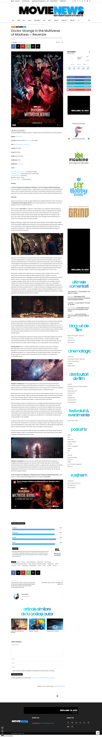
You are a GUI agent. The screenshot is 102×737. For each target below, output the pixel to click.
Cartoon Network (72, 441)
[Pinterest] (23, 46)
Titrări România (71, 487)
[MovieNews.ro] (51, 10)
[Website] (85, 1)
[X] (82, 1)
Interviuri (56, 20)
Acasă (12, 24)
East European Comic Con (74, 483)
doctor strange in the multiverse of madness (37, 563)
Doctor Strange (48, 561)
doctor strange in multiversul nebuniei (19, 563)
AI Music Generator (72, 291)
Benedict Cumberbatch (17, 171)
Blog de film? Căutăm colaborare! (76, 335)
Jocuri (29, 20)
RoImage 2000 (71, 397)
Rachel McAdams (16, 179)
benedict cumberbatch (31, 561)
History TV (70, 459)
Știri (24, 26)
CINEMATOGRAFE (53, 1)
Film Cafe (70, 455)
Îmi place (88, 77)
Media (49, 20)
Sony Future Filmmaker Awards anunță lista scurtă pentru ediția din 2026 (78, 315)
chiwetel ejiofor (40, 561)
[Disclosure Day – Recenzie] (55, 624)
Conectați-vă (87, 80)
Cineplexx (70, 363)
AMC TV (69, 435)
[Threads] (90, 1)
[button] (89, 20)
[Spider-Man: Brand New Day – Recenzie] (19, 624)
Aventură (21, 144)
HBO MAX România (72, 457)
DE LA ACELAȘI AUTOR (37, 614)
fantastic (56, 563)
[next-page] (14, 635)
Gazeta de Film (71, 340)
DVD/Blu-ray (64, 20)
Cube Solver (70, 303)
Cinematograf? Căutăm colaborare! (76, 359)
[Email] (33, 46)
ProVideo (70, 395)
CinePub (70, 384)
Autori (48, 1)
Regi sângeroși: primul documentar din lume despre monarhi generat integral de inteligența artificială (79, 298)
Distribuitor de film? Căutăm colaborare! (78, 386)
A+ (2, 728)
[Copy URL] (38, 46)
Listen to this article (19, 130)
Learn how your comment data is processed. (43, 678)
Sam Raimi (19, 136)
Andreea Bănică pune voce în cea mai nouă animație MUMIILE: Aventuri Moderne (78, 309)
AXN (69, 437)
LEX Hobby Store (72, 485)
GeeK (44, 20)
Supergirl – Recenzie (33, 631)
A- (2, 734)
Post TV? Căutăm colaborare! (75, 464)
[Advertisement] (37, 515)
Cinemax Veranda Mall (73, 361)
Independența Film (72, 391)
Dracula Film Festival (73, 420)
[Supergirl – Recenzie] (37, 624)
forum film (14, 565)
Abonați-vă (87, 89)
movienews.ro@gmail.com (47, 723)
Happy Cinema (71, 365)
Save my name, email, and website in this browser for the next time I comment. (33, 671)
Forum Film (20, 164)
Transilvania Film (72, 400)
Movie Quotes (71, 342)
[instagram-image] (6, 696)
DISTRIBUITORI (62, 1)
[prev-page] (12, 635)
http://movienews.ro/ (26, 596)
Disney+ (70, 448)
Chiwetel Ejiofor (15, 175)
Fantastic (26, 144)
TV (78, 20)
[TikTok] (80, 1)
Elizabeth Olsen (15, 173)
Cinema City (71, 356)
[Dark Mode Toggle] (98, 733)
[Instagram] (75, 1)
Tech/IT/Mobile (37, 20)
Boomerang (70, 439)
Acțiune (16, 144)
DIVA (69, 450)
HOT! (13, 20)
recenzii (44, 565)
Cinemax (70, 444)
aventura (23, 561)
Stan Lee (28, 140)
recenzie (39, 565)
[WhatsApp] (28, 46)
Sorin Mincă (15, 42)
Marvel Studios (25, 565)
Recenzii (18, 20)
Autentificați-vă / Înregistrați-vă (38, 1)
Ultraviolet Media (72, 402)
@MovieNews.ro (59, 686)
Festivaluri (72, 20)
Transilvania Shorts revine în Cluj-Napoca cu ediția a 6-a (52, 583)
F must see (70, 338)
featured (13, 26)
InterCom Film (71, 393)
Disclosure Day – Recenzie (53, 631)
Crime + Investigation (73, 446)
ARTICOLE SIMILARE (37, 609)
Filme (24, 20)
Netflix (69, 462)
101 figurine (71, 481)
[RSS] (77, 1)
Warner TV (70, 466)
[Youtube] (87, 1)
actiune (18, 561)
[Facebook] (72, 1)
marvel (19, 565)
